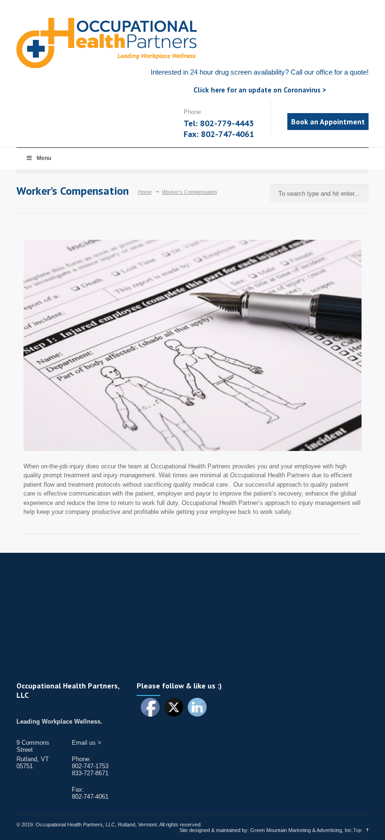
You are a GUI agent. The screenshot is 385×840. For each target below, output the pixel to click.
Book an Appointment (328, 121)
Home (145, 192)
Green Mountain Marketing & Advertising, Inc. (301, 830)
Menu (44, 158)
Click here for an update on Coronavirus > (259, 89)
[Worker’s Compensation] (192, 345)
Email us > (86, 742)
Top (357, 830)
